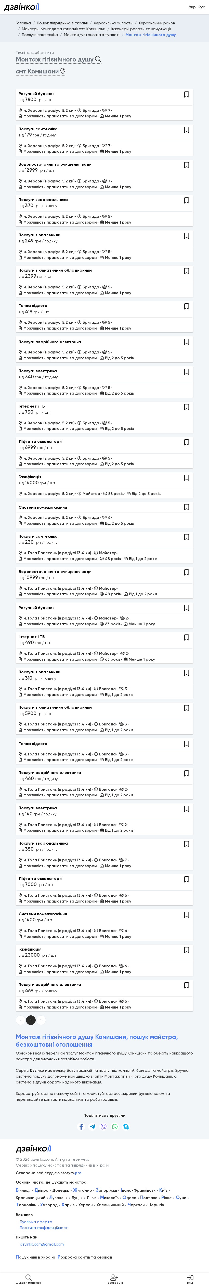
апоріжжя (106, 1190)
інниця (23, 1190)
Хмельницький (110, 1205)
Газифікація (30, 476)
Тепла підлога (33, 305)
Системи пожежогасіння (43, 507)
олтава (149, 1198)
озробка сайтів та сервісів (85, 1257)
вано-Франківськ (138, 1190)
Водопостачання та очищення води (55, 164)
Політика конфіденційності (44, 1228)
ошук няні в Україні (35, 1257)
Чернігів (156, 1205)
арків (67, 1205)
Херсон (86, 1205)
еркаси (136, 1205)
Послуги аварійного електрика (50, 341)
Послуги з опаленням (39, 234)
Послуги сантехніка (38, 129)
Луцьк (77, 1198)
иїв (163, 1190)
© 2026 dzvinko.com (34, 1159)
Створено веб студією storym (49, 1173)
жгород (49, 1205)
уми (181, 1198)
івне (166, 1198)
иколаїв (109, 1198)
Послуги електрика (38, 370)
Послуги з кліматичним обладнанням (55, 270)
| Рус (197, 7)
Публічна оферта (36, 1222)
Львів (91, 1198)
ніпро (41, 1190)
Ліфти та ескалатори (40, 441)
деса (129, 1198)
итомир (82, 1190)
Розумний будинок (37, 93)
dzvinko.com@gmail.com (42, 1244)
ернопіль (26, 1205)
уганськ (58, 1198)
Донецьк (60, 1190)
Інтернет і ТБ (32, 406)
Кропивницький (30, 1198)
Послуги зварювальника (43, 199)
